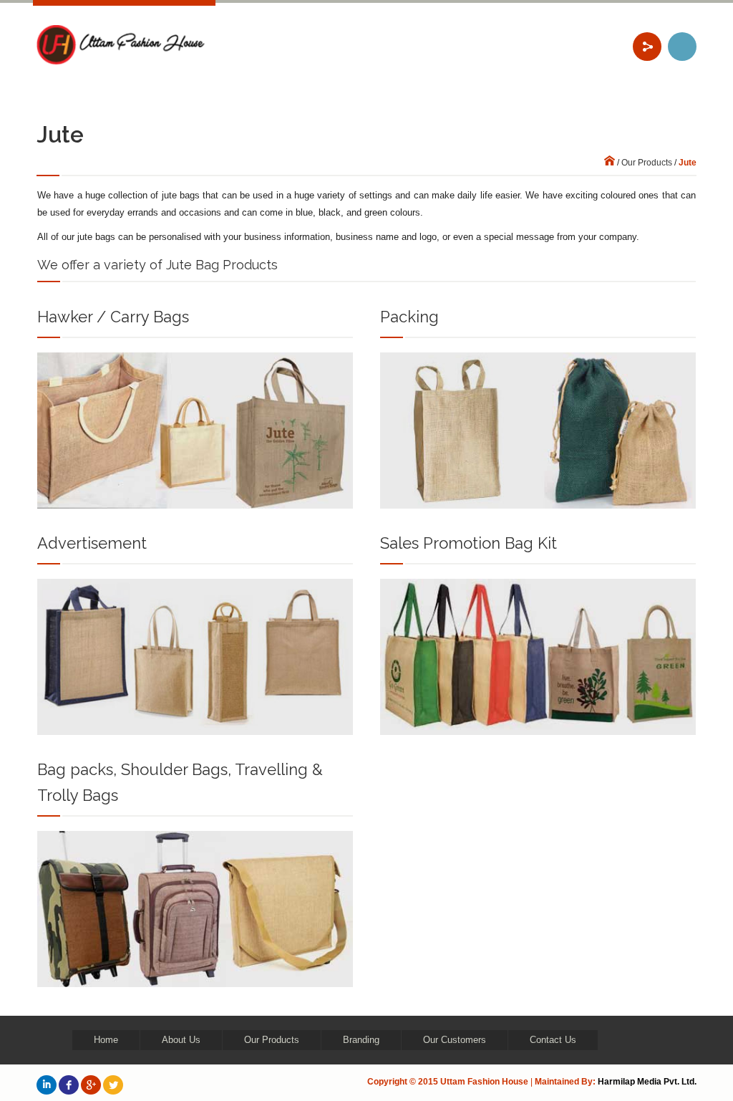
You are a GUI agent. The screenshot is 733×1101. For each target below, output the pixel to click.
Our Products (646, 163)
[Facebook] (69, 1085)
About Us (181, 1039)
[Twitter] (113, 1085)
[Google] (91, 1085)
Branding (361, 1039)
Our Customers (454, 1039)
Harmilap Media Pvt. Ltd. (647, 1082)
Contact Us (553, 1039)
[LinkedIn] (47, 1085)
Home (106, 1039)
